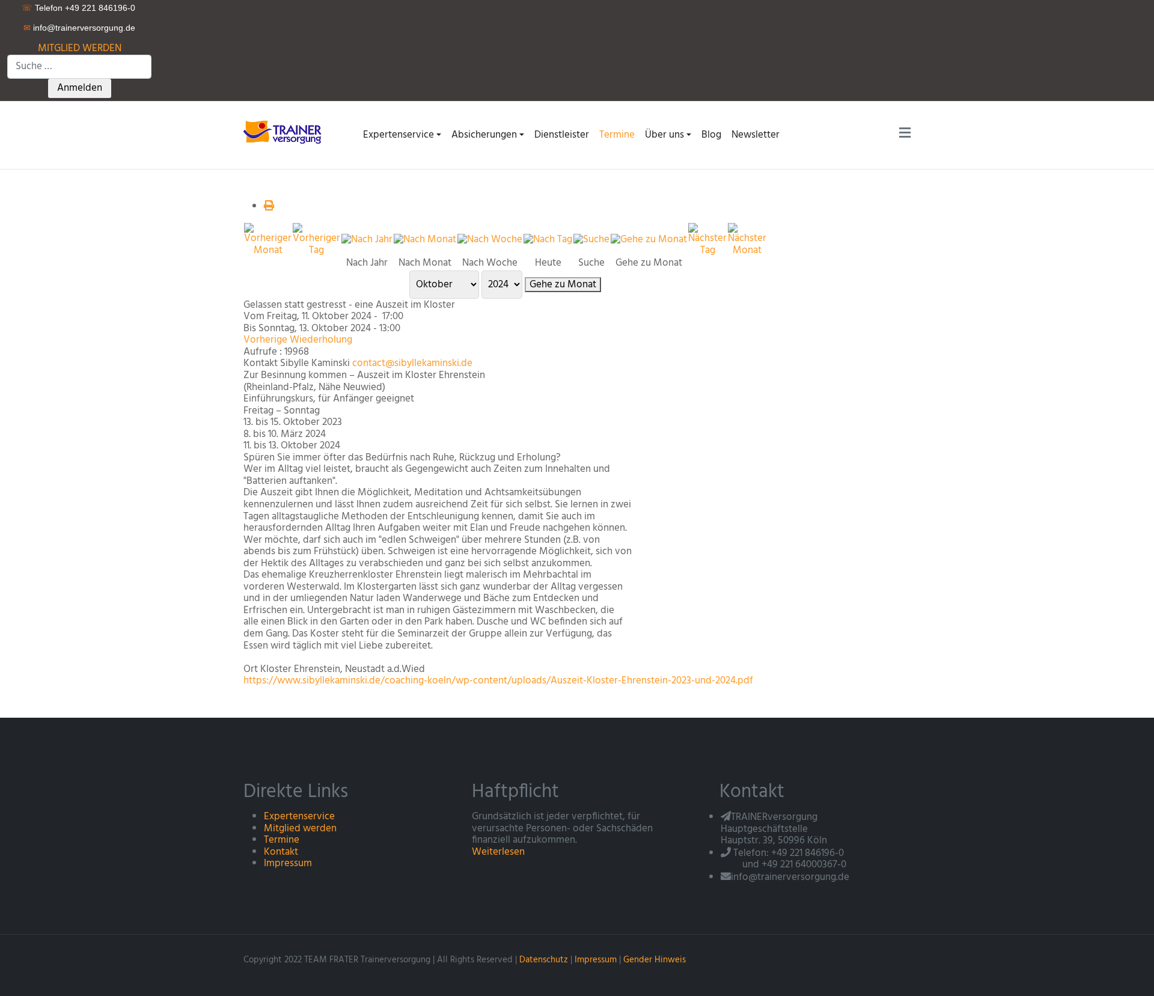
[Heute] (548, 239)
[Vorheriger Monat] (268, 239)
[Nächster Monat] (747, 239)
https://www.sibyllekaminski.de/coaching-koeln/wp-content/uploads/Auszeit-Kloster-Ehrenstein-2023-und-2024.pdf (498, 681)
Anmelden (79, 88)
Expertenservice (299, 816)
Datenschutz (543, 960)
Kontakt (281, 852)
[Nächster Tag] (707, 239)
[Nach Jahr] (366, 239)
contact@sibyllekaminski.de (412, 363)
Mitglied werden (300, 828)
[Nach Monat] (425, 239)
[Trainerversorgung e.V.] (286, 132)
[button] (402, 135)
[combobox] (79, 67)
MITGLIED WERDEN (79, 48)
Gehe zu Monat (563, 285)
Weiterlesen (498, 852)
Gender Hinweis (654, 960)
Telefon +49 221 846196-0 (85, 8)
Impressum (288, 863)
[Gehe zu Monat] (649, 239)
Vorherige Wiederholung (297, 340)
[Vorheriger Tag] (316, 239)
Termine (281, 840)
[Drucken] (269, 206)
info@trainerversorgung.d (81, 27)
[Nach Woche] (489, 239)
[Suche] (591, 239)
